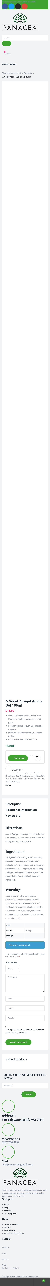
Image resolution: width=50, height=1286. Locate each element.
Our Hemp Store (10, 1213)
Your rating (11, 962)
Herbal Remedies (12, 776)
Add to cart (19, 758)
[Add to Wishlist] (38, 758)
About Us (7, 1210)
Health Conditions (35, 773)
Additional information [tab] (21, 810)
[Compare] (31, 758)
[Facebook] (5, 6)
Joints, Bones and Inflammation (32, 776)
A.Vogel (24, 773)
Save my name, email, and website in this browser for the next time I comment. (24, 1031)
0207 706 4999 (10, 1142)
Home (6, 1204)
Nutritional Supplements (34, 778)
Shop (6, 1207)
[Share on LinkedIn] (17, 785)
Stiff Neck (16, 782)
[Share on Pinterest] (25, 785)
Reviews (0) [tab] (13, 816)
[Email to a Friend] (27, 785)
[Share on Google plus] (22, 785)
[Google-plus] (24, 6)
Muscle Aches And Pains (14, 778)
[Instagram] (18, 6)
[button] (25, 60)
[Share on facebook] (12, 785)
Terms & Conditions (11, 1224)
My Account (8, 1282)
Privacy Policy (9, 1230)
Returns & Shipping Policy (14, 1233)
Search (25, 1282)
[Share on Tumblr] (20, 785)
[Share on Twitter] (15, 785)
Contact (7, 1227)
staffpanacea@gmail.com (17, 1164)
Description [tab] (13, 804)
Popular (8, 782)
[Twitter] (11, 6)
